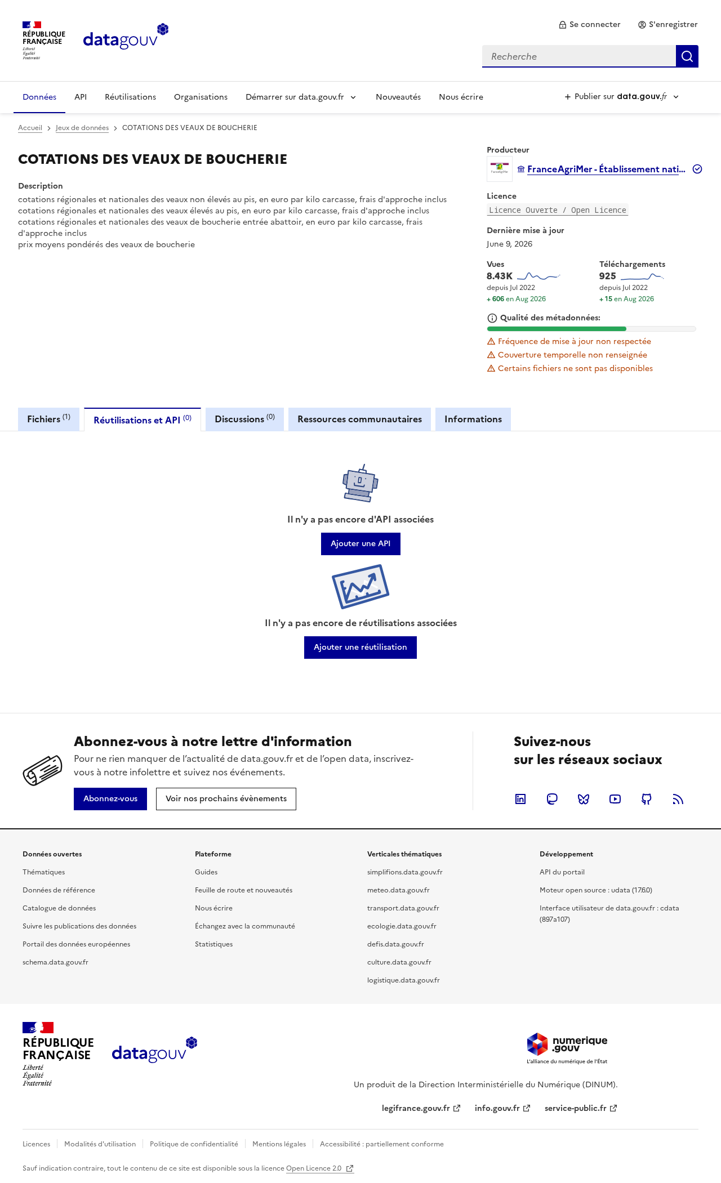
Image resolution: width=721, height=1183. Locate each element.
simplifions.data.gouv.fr (405, 872)
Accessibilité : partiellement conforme (382, 1144)
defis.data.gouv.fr (395, 944)
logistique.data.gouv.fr (403, 980)
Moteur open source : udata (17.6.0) (596, 890)
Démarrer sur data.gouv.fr (295, 97)
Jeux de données (82, 128)
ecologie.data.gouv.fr (402, 926)
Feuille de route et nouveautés (243, 890)
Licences (36, 1144)
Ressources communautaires (359, 419)
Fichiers (48, 419)
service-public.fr (576, 1108)
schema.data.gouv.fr (55, 962)
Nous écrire (461, 97)
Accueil (30, 128)
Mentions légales (279, 1144)
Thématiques (44, 872)
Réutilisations (130, 97)
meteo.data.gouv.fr (398, 890)
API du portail (562, 872)
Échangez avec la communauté (245, 926)
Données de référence (59, 890)
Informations (473, 419)
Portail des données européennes (76, 944)
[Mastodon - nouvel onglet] (552, 799)
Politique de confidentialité (194, 1144)
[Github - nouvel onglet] (646, 799)
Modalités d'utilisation (100, 1144)
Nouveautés (398, 97)
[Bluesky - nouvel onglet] (583, 799)
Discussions (245, 419)
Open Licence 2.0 (314, 1168)
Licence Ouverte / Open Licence (557, 209)
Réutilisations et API (143, 420)
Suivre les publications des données (79, 926)
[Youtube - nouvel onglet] (615, 799)
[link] (589, 25)
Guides (206, 872)
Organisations (201, 97)
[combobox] (590, 56)
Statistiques (214, 944)
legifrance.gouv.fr (416, 1108)
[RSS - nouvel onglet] (678, 799)
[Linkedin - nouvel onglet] (520, 799)
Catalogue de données (59, 908)
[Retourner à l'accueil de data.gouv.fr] (125, 39)
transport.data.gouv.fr (403, 908)
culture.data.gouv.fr (399, 962)
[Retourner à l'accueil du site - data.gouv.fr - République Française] (154, 1054)
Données (39, 97)
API (80, 97)
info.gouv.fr (497, 1108)
